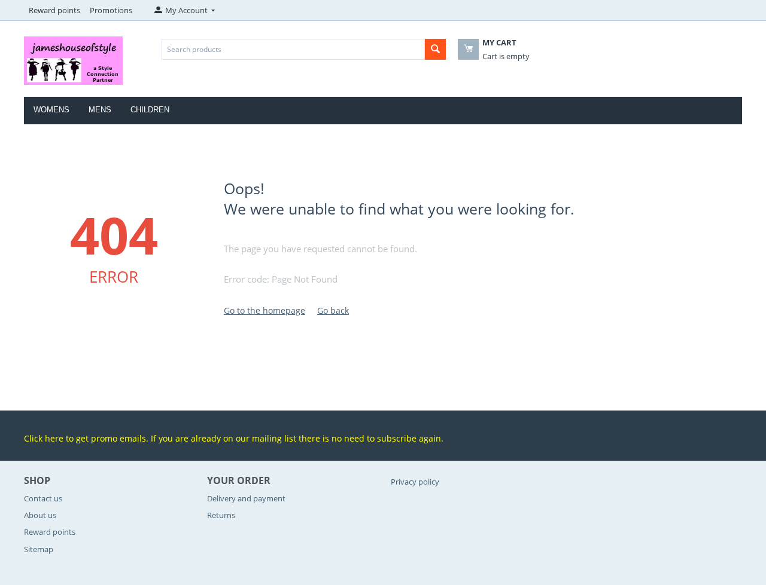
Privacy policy (415, 481)
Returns (221, 515)
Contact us (43, 498)
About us (40, 515)
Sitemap (38, 549)
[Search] (435, 49)
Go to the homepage (264, 310)
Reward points (54, 10)
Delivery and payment (246, 498)
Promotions (111, 10)
